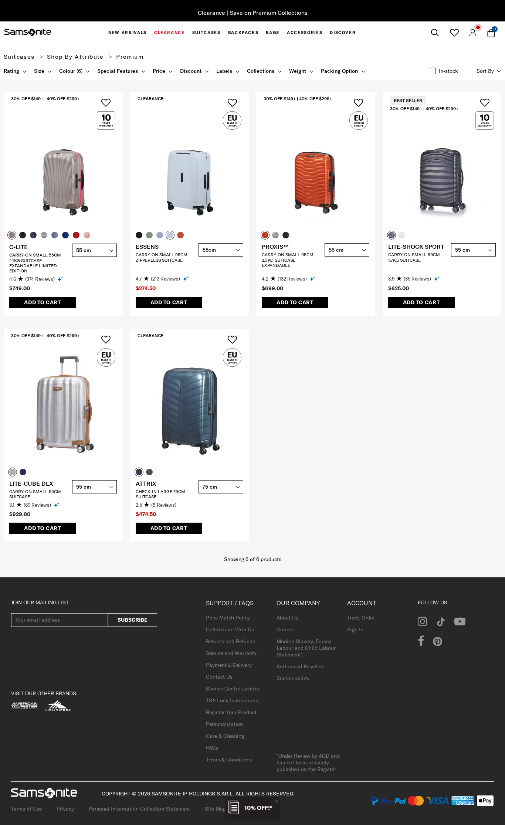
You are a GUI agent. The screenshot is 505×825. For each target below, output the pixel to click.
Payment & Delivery (229, 665)
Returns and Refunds (230, 641)
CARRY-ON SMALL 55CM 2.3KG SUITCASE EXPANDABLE (287, 260)
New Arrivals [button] (127, 32)
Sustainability (293, 678)
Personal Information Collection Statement (139, 808)
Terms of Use (26, 808)
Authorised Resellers (301, 666)
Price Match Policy (228, 617)
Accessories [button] (304, 32)
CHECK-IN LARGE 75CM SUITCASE (160, 494)
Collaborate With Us (230, 629)
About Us (287, 617)
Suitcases (19, 56)
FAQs (212, 747)
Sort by (485, 71)
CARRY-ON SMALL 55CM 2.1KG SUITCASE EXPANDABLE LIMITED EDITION (35, 263)
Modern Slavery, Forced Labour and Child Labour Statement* (306, 648)
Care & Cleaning (225, 736)
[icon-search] (434, 32)
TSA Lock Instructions (232, 700)
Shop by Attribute (75, 56)
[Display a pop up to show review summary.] (61, 278)
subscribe (133, 620)
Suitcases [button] (206, 32)
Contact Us (219, 676)
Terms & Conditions (229, 759)
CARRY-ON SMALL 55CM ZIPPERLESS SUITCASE (161, 257)
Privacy (65, 808)
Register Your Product (231, 712)
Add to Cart (42, 302)
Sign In (355, 629)
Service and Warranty (231, 653)
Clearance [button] (169, 32)
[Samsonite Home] (27, 32)
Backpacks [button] (243, 32)
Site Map (215, 808)
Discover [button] (343, 32)
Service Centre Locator (233, 688)
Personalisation (224, 724)
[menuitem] (127, 32)
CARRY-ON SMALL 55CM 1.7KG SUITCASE (414, 257)
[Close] (276, 801)
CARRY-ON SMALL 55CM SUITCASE (35, 494)
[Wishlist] (454, 32)
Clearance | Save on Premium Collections (253, 12)
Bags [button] (272, 32)
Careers (286, 629)
